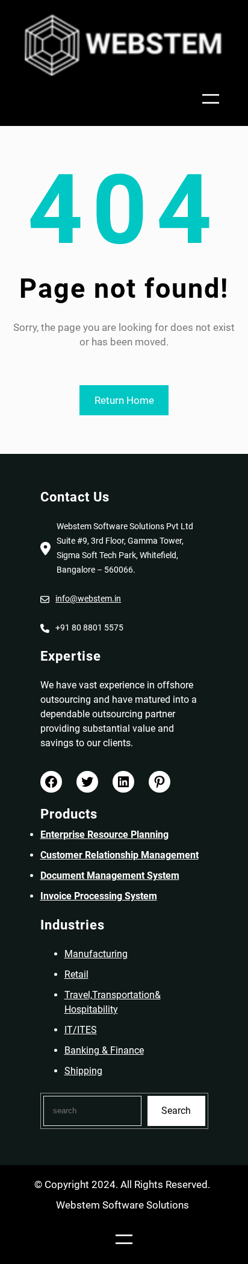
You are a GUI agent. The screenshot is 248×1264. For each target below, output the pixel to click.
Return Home (124, 400)
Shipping (83, 1071)
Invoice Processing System (98, 896)
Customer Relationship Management (119, 855)
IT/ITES (80, 1030)
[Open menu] (210, 99)
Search (176, 1110)
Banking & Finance (104, 1050)
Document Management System (109, 875)
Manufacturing (96, 954)
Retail (76, 974)
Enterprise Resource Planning (104, 834)
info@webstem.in (88, 598)
